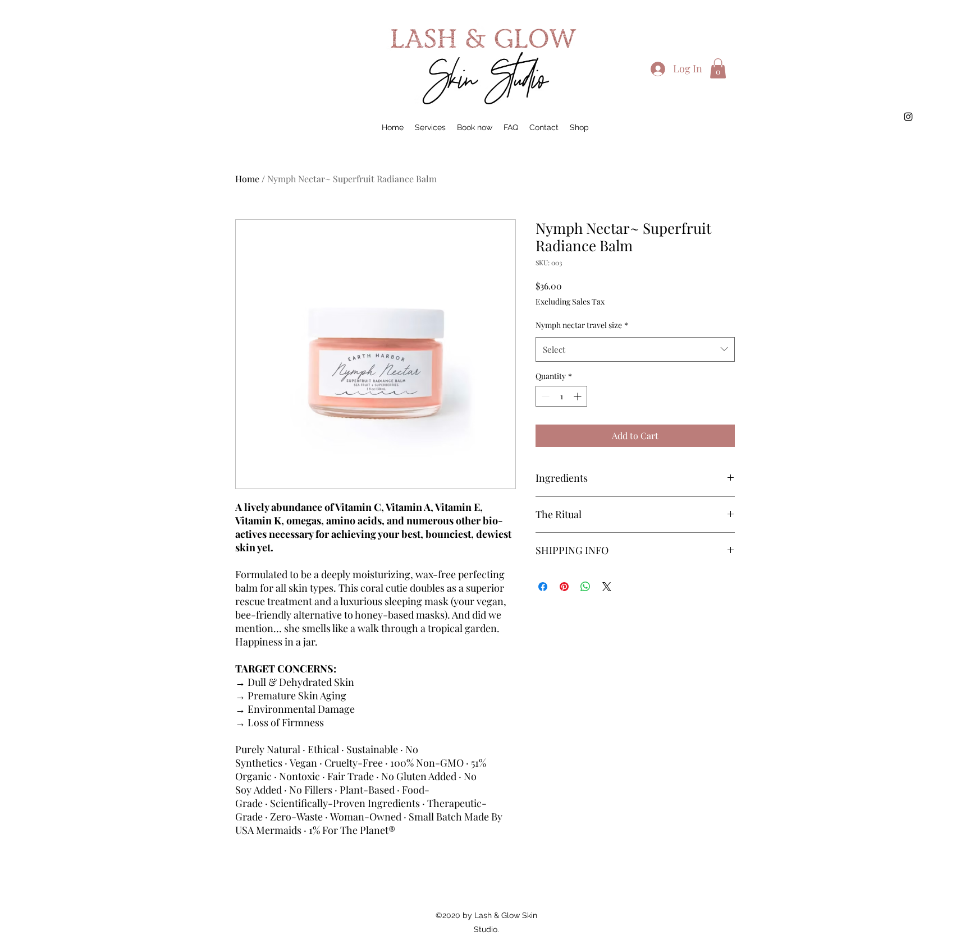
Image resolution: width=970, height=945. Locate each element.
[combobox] (635, 349)
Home (247, 179)
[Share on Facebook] (543, 586)
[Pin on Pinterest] (564, 586)
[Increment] (578, 396)
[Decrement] (544, 396)
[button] (718, 68)
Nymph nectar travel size (582, 325)
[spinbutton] (561, 396)
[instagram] (908, 116)
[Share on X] (607, 586)
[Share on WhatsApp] (585, 586)
